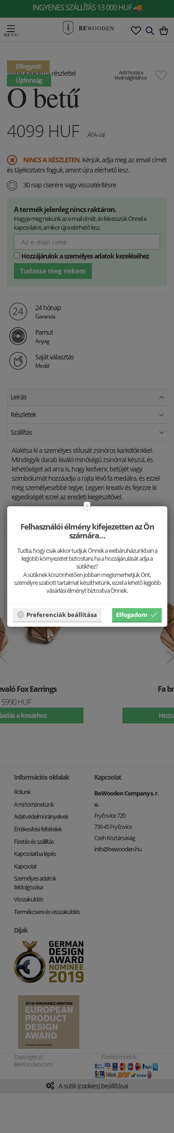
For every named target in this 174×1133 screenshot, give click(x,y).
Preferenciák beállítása (61, 614)
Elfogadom (132, 614)
